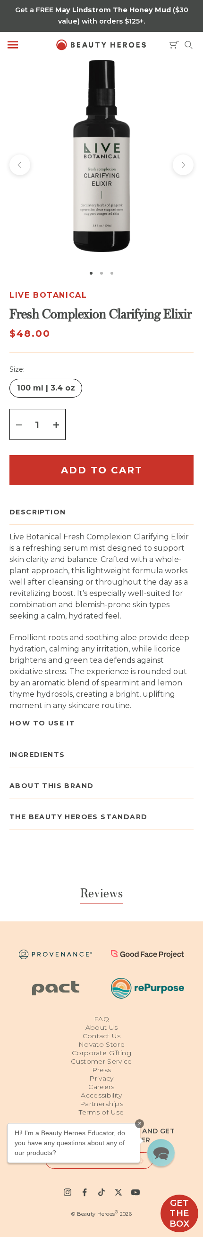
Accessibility (101, 1095)
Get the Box (179, 1213)
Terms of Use (101, 1112)
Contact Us (102, 1036)
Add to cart (102, 470)
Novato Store (101, 1044)
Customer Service (101, 1061)
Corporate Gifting (101, 1053)
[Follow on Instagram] (67, 1192)
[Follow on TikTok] (101, 1192)
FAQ (101, 1019)
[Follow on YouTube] (135, 1192)
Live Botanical (48, 295)
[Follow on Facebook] (84, 1192)
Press (101, 1070)
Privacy (101, 1078)
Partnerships (101, 1103)
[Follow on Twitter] (118, 1192)
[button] (161, 1152)
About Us (101, 1027)
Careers (101, 1086)
